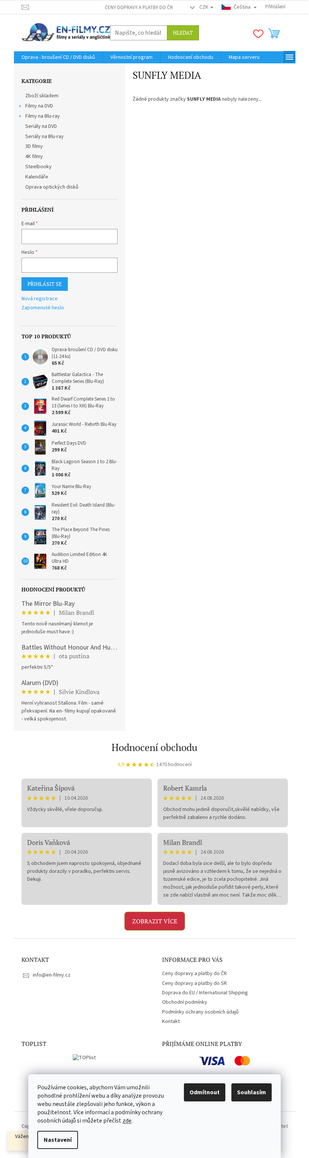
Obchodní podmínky (184, 1002)
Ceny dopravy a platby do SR (194, 983)
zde (127, 1121)
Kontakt (171, 1021)
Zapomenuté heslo (42, 308)
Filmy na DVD (39, 106)
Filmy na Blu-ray (42, 116)
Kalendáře (36, 177)
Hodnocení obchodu (154, 747)
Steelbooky (38, 166)
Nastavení (58, 1140)
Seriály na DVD (41, 126)
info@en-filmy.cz (51, 975)
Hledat (183, 32)
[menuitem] (58, 57)
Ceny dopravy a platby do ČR (139, 7)
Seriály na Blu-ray (44, 136)
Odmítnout (205, 1092)
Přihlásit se (45, 283)
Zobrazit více (154, 921)
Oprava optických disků (51, 187)
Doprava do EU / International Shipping (205, 993)
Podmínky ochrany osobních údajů (200, 1012)
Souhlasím (251, 1092)
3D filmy (34, 146)
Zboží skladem (41, 96)
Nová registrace (39, 299)
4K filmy (34, 156)
